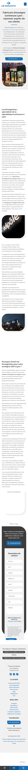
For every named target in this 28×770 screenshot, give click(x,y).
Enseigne (14, 703)
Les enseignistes (14, 685)
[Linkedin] (14, 674)
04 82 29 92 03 (14, 722)
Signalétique (14, 705)
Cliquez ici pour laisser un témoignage (14, 658)
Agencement (14, 707)
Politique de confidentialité (18, 739)
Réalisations (14, 693)
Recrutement (14, 689)
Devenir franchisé (14, 687)
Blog (14, 691)
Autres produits (14, 709)
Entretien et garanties (14, 711)
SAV (14, 695)
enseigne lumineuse (9, 29)
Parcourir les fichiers (14, 621)
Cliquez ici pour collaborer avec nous (14, 652)
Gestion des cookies (8, 741)
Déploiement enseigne (14, 714)
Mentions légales (6, 739)
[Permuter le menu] (25, 4)
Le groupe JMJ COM (14, 683)
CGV (15, 741)
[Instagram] (17, 674)
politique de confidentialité (15, 627)
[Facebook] (11, 674)
